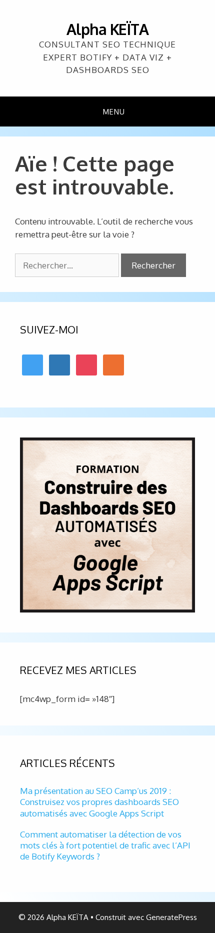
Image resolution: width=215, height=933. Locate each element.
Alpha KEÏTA (107, 29)
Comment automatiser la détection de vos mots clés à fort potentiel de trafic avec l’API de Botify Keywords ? (105, 845)
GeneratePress (171, 917)
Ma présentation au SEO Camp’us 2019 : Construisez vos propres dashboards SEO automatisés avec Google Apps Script (99, 802)
